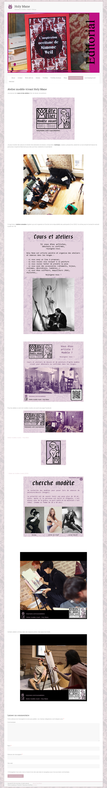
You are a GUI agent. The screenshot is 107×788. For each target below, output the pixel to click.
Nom (9, 745)
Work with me (29, 78)
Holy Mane (22, 6)
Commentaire (12, 722)
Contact (20, 78)
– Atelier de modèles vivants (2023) (18, 473)
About (13, 78)
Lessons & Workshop (75, 78)
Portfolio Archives (56, 78)
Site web (10, 763)
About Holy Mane (37, 783)
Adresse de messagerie (15, 754)
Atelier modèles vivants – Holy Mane (18, 437)
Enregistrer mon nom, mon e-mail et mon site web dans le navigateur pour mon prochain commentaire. (39, 772)
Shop (65, 78)
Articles (38, 78)
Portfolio (45, 78)
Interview (11, 81)
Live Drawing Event (90, 78)
